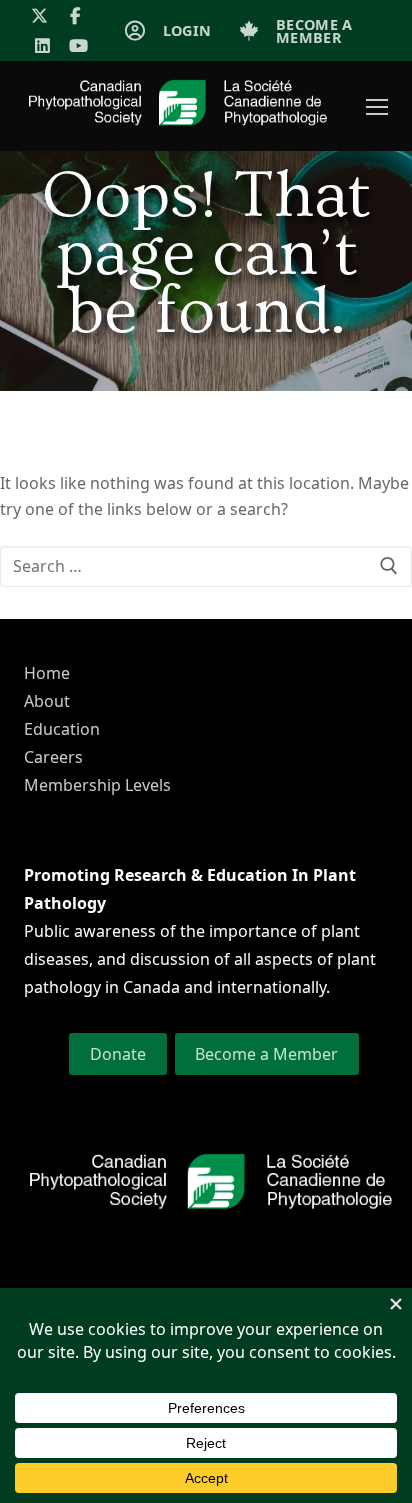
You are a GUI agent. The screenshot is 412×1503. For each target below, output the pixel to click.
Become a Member (266, 1054)
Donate (118, 1054)
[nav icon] (377, 106)
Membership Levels (97, 785)
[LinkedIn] (42, 46)
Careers (53, 757)
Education (62, 729)
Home (47, 673)
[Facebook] (76, 15)
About (47, 701)
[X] (39, 15)
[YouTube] (79, 46)
